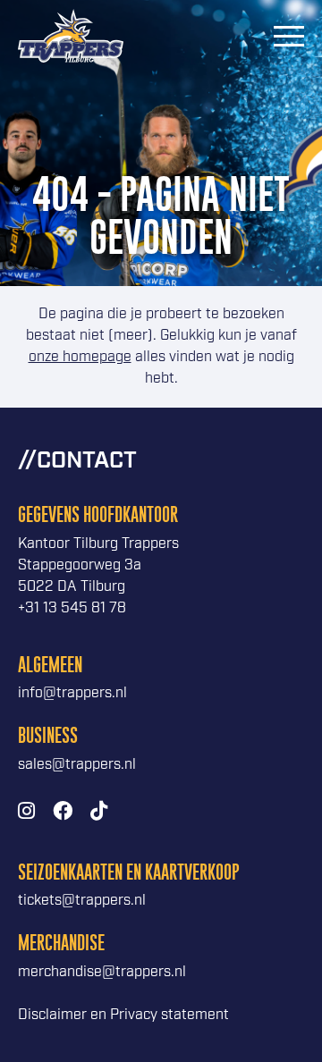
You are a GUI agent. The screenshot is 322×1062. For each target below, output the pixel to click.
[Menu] (289, 36)
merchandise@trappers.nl (102, 972)
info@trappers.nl (72, 693)
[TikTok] (98, 812)
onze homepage (80, 357)
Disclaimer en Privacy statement (123, 1015)
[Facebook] (62, 812)
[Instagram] (26, 812)
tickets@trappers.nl (82, 900)
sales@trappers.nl (77, 764)
